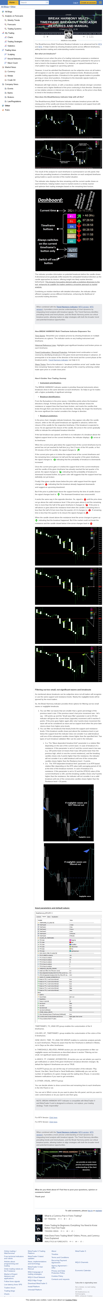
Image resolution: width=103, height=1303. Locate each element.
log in (90, 1211)
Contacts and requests (60, 1279)
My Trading (50, 1219)
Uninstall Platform (35, 1290)
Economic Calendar (83, 1270)
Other (68, 15)
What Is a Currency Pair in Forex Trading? (63, 1216)
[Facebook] (76, 1279)
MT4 (100, 44)
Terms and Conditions (60, 1257)
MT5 (40, 47)
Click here (53, 1117)
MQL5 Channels (81, 1262)
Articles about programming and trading (11, 1264)
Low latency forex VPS (13, 1285)
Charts (6, 1294)
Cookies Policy (57, 1276)
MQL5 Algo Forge (35, 1280)
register (98, 1211)
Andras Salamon (68, 40)
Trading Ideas (52, 1231)
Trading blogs (9, 1291)
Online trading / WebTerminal (10, 1252)
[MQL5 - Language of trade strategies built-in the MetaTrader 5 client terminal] (4, 3)
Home (12, 2)
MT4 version (84, 307)
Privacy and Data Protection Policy (58, 1272)
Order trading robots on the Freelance (13, 1270)
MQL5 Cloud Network (36, 1277)
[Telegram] (80, 1279)
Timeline (55, 1254)
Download (37, 1283)
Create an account (88, 3)
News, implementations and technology (37, 1263)
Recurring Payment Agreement (59, 1261)
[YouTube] (88, 1279)
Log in (75, 3)
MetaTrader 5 (80, 1251)
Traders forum (9, 1288)
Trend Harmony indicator (58, 360)
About (54, 1251)
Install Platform (34, 1287)
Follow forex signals (12, 1281)
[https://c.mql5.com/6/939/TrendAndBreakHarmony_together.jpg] (68, 1163)
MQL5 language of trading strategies (35, 1273)
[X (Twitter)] (84, 1279)
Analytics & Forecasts (56, 1242)
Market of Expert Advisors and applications (10, 1276)
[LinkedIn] (92, 1279)
